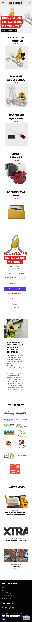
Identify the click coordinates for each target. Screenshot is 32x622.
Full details (14, 299)
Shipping (7, 269)
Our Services (6, 587)
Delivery (4, 590)
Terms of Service (7, 596)
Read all (16, 490)
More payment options (14, 293)
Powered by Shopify (18, 613)
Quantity (22, 273)
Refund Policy (6, 593)
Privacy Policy (6, 598)
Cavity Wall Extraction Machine (15, 258)
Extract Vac (9, 613)
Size (10, 273)
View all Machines (9, 30)
